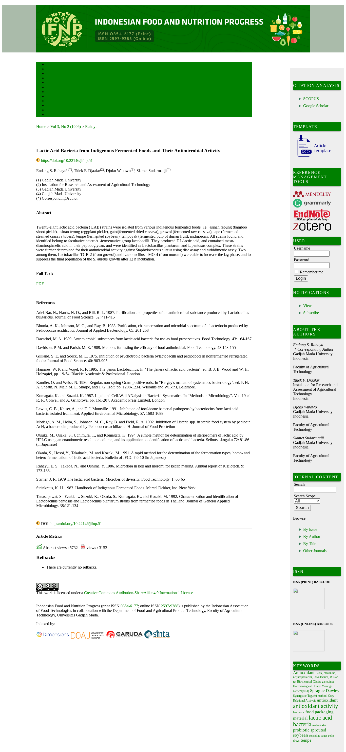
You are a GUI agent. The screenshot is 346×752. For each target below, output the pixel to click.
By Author (311, 536)
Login (49, 73)
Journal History (55, 110)
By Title (309, 543)
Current (50, 87)
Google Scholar (315, 106)
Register (51, 78)
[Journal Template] (312, 157)
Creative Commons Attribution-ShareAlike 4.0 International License (138, 593)
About (49, 69)
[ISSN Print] (308, 608)
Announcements (55, 96)
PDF (40, 283)
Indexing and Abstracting (60, 105)
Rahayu (91, 126)
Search (50, 83)
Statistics (51, 101)
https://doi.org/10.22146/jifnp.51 (67, 160)
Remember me (311, 272)
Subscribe (311, 313)
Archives (51, 92)
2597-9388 (169, 606)
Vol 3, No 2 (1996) (65, 126)
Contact (50, 115)
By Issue (310, 529)
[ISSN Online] (308, 650)
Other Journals (314, 551)
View (307, 306)
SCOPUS (311, 99)
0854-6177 (129, 606)
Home (49, 64)
